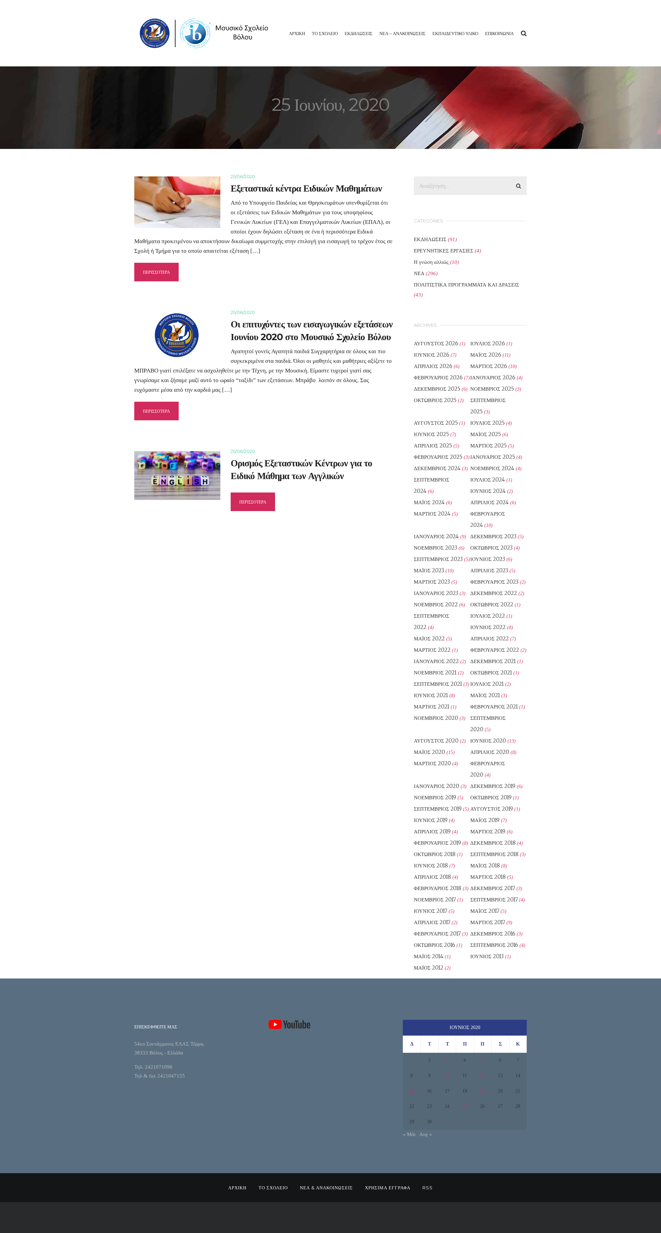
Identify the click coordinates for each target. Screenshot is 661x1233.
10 (447, 1075)
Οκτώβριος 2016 (434, 945)
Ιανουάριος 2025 (492, 457)
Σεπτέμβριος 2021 (438, 684)
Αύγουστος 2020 (436, 740)
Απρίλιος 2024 (489, 502)
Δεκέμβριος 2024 (437, 468)
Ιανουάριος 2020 (436, 786)
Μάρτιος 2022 (432, 650)
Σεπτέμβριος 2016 (494, 945)
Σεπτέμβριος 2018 (494, 854)
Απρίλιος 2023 (489, 570)
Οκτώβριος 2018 (434, 854)
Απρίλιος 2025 (433, 445)
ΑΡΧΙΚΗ (297, 33)
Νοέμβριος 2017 (435, 899)
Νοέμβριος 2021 (435, 672)
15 (411, 1091)
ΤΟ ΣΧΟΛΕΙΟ (325, 33)
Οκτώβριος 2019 (491, 797)
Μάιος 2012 (428, 967)
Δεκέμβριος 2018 (493, 843)
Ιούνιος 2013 (487, 956)
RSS (427, 1187)
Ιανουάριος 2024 (436, 536)
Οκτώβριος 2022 (491, 604)
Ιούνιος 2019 (431, 820)
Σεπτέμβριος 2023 (438, 559)
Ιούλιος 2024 (487, 479)
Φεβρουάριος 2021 (494, 706)
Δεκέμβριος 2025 (437, 389)
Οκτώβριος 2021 (491, 672)
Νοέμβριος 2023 (435, 547)
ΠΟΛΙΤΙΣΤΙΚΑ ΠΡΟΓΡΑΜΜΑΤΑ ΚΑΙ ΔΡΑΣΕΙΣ (466, 284)
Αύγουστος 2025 (436, 423)
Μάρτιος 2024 (432, 513)
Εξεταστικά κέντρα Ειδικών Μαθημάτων (306, 188)
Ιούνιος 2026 (431, 354)
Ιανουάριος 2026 (492, 377)
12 (482, 1075)
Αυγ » (425, 1134)
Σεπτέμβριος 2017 (494, 899)
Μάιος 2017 (484, 911)
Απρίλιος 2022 (489, 638)
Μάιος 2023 (429, 570)
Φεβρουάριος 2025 (438, 457)
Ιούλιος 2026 (487, 343)
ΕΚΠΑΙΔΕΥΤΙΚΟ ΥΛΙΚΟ (455, 33)
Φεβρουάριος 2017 (437, 933)
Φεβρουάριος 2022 (494, 650)
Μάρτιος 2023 (432, 581)
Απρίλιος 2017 (432, 922)
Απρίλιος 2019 (432, 831)
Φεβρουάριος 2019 (437, 843)
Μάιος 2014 (428, 956)
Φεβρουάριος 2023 (494, 581)
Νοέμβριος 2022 (436, 604)
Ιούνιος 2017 (430, 911)
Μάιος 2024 (429, 502)
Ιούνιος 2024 (488, 491)
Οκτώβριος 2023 (491, 547)
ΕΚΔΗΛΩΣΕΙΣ (359, 33)
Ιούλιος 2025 (487, 423)
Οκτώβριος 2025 (435, 400)
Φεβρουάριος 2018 (437, 888)
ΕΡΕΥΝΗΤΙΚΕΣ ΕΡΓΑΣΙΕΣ (443, 250)
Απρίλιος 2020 (489, 752)
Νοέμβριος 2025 (492, 389)
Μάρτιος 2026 (488, 366)
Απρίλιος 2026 (433, 366)
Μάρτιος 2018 (488, 877)
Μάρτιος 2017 (487, 922)
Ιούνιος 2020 (488, 740)
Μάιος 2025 (485, 434)
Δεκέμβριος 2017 (492, 888)
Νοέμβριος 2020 (436, 718)
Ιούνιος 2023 (487, 559)
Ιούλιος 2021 (487, 684)
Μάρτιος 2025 (488, 445)
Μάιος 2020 (429, 752)
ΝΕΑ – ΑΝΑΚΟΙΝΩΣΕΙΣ (402, 33)
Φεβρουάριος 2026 (438, 377)
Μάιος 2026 (485, 354)
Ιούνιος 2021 (431, 695)
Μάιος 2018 (485, 865)
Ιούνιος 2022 (488, 627)
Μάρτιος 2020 (432, 763)
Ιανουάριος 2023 (436, 593)
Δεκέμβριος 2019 (492, 786)
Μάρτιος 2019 (487, 831)
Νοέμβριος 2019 (435, 797)
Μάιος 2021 (485, 695)
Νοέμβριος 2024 (492, 468)
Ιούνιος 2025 (431, 434)
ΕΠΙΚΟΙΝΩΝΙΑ (499, 33)
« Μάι (409, 1134)
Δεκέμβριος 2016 (492, 933)
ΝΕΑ (419, 273)
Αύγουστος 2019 (491, 808)
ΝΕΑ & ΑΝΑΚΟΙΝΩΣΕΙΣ (326, 1187)
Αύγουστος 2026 (436, 343)
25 (464, 1106)
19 (482, 1091)
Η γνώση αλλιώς (431, 262)
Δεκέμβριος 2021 (493, 661)
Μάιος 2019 (485, 820)
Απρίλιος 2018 (432, 877)
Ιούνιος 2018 (431, 865)
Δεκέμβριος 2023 (493, 536)
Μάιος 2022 (429, 638)
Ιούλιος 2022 (487, 616)
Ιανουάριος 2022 (436, 661)
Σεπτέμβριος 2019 (438, 808)
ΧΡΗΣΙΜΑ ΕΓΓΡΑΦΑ (387, 1187)
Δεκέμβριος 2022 (493, 593)
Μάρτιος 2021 (431, 706)
